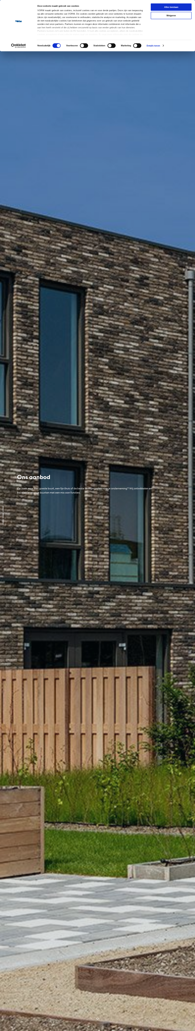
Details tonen (153, 45)
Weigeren (171, 15)
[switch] (84, 45)
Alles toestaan (171, 7)
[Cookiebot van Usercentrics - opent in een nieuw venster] (18, 46)
